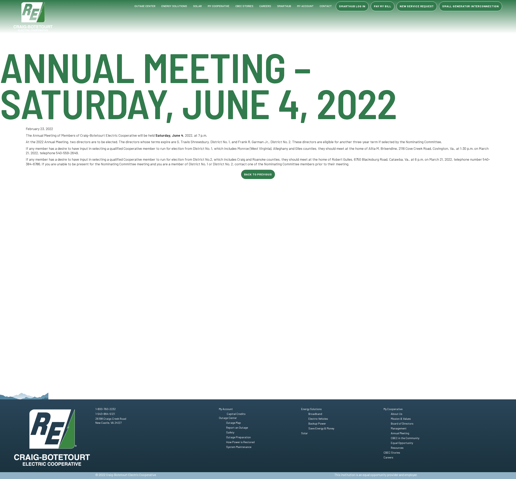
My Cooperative (218, 6)
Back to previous (258, 174)
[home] (33, 17)
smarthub (284, 6)
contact (326, 6)
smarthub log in (352, 6)
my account (305, 6)
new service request (417, 6)
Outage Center (144, 6)
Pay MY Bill (382, 6)
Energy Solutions (174, 6)
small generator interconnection (470, 6)
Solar (197, 6)
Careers (265, 6)
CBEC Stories (244, 6)
